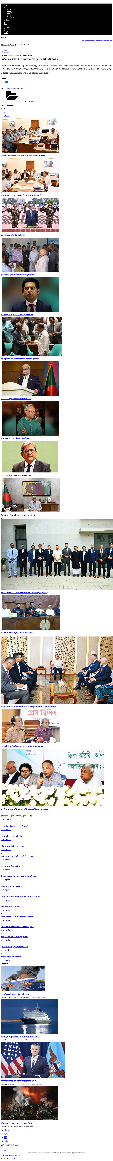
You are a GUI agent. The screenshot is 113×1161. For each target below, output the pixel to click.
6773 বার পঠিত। (6, 850)
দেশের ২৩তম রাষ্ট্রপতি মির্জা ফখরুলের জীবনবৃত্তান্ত (16, 475)
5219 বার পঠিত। (6, 910)
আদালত (8, 13)
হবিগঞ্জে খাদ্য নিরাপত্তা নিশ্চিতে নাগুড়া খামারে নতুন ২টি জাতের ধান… (21, 896)
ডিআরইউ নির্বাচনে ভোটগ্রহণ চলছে (11, 957)
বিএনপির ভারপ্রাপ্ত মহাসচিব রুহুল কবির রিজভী (15, 438)
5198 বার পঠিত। (6, 920)
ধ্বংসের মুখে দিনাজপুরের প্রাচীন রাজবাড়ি (12, 836)
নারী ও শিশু (9, 16)
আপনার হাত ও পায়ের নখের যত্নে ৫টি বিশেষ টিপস (15, 826)
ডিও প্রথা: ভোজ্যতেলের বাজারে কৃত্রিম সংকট (14, 937)
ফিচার (8, 27)
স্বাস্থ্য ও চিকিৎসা (10, 17)
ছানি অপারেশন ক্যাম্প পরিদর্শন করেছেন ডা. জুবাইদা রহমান (18, 275)
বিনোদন (5, 24)
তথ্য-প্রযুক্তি (9, 12)
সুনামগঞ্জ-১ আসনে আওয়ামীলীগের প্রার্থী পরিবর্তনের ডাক (17, 856)
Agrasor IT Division (13, 1158)
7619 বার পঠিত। (6, 840)
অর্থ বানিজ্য (9, 9)
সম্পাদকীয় (6, 33)
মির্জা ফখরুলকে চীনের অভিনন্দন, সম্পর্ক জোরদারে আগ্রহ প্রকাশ (19, 515)
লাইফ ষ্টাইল (9, 26)
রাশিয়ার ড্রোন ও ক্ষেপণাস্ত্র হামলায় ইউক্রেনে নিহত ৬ (16, 1123)
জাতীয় (5, 8)
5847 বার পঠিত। (6, 890)
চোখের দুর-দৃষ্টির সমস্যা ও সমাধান (10, 906)
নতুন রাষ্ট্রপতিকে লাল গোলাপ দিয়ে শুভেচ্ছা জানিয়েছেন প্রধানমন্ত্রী (20, 359)
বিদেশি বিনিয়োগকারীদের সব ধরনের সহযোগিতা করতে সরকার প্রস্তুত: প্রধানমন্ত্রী (24, 593)
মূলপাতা (5, 50)
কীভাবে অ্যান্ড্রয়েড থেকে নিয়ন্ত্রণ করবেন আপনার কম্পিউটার (18, 876)
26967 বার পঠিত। (6, 820)
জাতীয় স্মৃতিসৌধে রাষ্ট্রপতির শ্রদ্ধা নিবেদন (13, 235)
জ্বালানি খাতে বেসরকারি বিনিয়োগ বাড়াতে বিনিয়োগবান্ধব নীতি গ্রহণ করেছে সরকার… (26, 809)
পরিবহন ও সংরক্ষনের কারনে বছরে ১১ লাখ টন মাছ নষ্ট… (17, 927)
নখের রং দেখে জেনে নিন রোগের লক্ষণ (11, 886)
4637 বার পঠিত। (6, 960)
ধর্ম (4, 30)
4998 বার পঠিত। (6, 930)
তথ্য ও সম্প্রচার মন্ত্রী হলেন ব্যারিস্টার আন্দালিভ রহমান (17, 315)
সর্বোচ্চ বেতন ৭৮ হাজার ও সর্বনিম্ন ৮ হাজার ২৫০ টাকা (16, 816)
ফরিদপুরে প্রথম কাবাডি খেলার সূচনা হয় (12, 846)
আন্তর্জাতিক (6, 20)
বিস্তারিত (43, 997)
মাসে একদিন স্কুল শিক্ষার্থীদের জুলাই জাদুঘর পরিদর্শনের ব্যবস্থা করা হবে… (23, 746)
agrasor (21, 88)
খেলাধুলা (5, 23)
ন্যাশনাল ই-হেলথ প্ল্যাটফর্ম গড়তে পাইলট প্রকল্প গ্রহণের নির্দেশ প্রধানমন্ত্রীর (87, 40)
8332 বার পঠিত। (6, 830)
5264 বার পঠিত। (6, 900)
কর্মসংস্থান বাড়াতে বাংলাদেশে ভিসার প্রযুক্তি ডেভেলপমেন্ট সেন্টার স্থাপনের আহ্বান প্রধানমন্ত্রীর (29, 706)
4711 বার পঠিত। (6, 950)
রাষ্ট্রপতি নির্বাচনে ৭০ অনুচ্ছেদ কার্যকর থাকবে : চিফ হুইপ (17, 633)
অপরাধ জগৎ (9, 15)
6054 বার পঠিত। (6, 880)
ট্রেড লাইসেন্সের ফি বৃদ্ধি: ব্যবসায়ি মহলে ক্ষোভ (14, 947)
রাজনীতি (5, 19)
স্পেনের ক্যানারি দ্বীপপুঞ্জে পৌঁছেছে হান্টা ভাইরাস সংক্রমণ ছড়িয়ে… (20, 1037)
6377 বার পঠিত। (6, 860)
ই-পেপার (5, 5)
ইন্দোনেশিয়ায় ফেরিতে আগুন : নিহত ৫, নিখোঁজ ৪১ (15, 994)
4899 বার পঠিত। (6, 940)
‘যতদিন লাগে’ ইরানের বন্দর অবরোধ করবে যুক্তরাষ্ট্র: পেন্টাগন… (19, 1081)
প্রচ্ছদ (5, 6)
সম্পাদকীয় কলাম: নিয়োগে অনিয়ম (10, 866)
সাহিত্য (5, 28)
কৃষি (4, 22)
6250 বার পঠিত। (6, 870)
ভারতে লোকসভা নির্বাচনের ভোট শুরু (65, 40)
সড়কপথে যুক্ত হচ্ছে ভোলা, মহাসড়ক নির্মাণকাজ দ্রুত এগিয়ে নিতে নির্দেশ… (23, 195)
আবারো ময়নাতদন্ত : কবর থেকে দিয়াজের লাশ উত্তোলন (17, 917)
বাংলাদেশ (5, 1137)
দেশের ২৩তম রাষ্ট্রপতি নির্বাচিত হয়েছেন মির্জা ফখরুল (16, 399)
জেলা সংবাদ (9, 11)
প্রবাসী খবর (6, 31)
